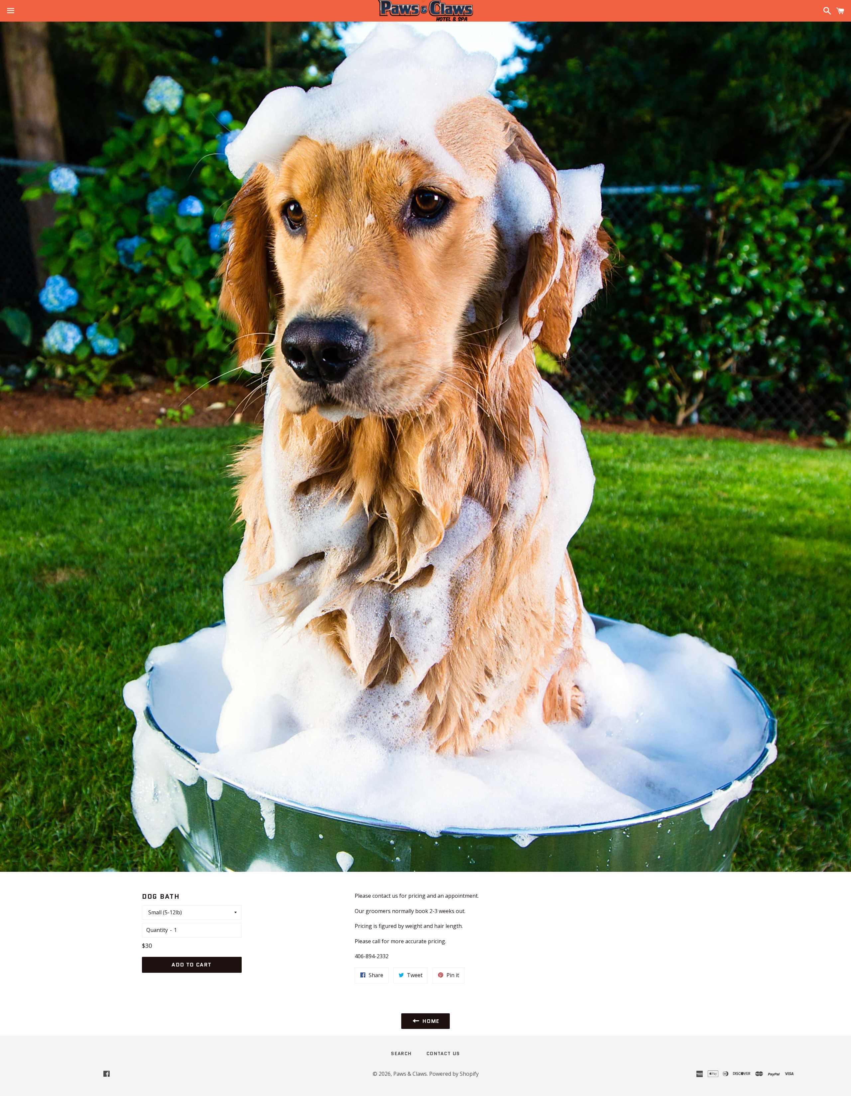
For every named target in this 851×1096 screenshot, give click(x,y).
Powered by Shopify (454, 1073)
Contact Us (443, 1053)
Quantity (157, 930)
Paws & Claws (410, 1073)
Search (401, 1053)
